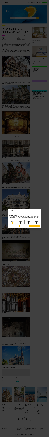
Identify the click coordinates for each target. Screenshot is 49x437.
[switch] (20, 223)
